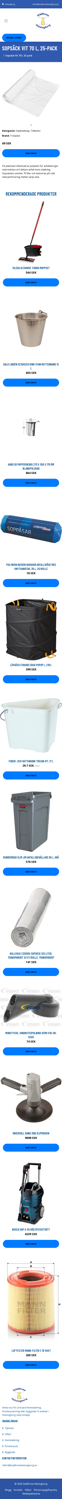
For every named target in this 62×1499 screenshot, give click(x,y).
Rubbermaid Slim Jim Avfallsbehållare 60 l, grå (31, 857)
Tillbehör (36, 130)
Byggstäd (10, 1452)
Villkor (28, 1489)
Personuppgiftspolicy (45, 1489)
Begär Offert (14, 37)
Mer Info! (31, 153)
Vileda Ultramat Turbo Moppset (31, 268)
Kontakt (18, 1489)
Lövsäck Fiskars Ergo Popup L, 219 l (31, 665)
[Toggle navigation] (6, 21)
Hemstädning (12, 1440)
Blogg (8, 1489)
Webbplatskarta (31, 1493)
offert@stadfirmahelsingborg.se (45, 4)
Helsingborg (10, 4)
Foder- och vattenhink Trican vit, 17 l (31, 761)
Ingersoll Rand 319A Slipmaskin (31, 1133)
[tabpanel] (31, 93)
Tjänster (9, 1428)
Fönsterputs (11, 1446)
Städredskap (23, 130)
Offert (8, 1434)
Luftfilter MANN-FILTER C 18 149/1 (31, 1350)
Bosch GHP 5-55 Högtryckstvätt (31, 1229)
